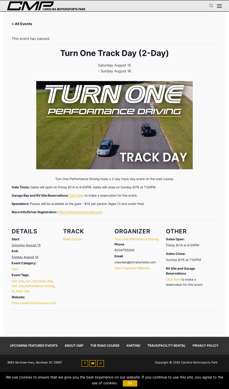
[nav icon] (219, 6)
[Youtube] (92, 363)
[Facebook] (85, 363)
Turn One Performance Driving (136, 239)
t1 (13, 291)
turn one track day (39, 281)
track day (23, 291)
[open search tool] (211, 6)
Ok (130, 383)
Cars (15, 269)
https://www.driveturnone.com (80, 212)
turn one (18, 281)
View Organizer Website (131, 268)
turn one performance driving (33, 286)
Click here (76, 195)
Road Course (72, 239)
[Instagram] (100, 363)
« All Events (22, 23)
